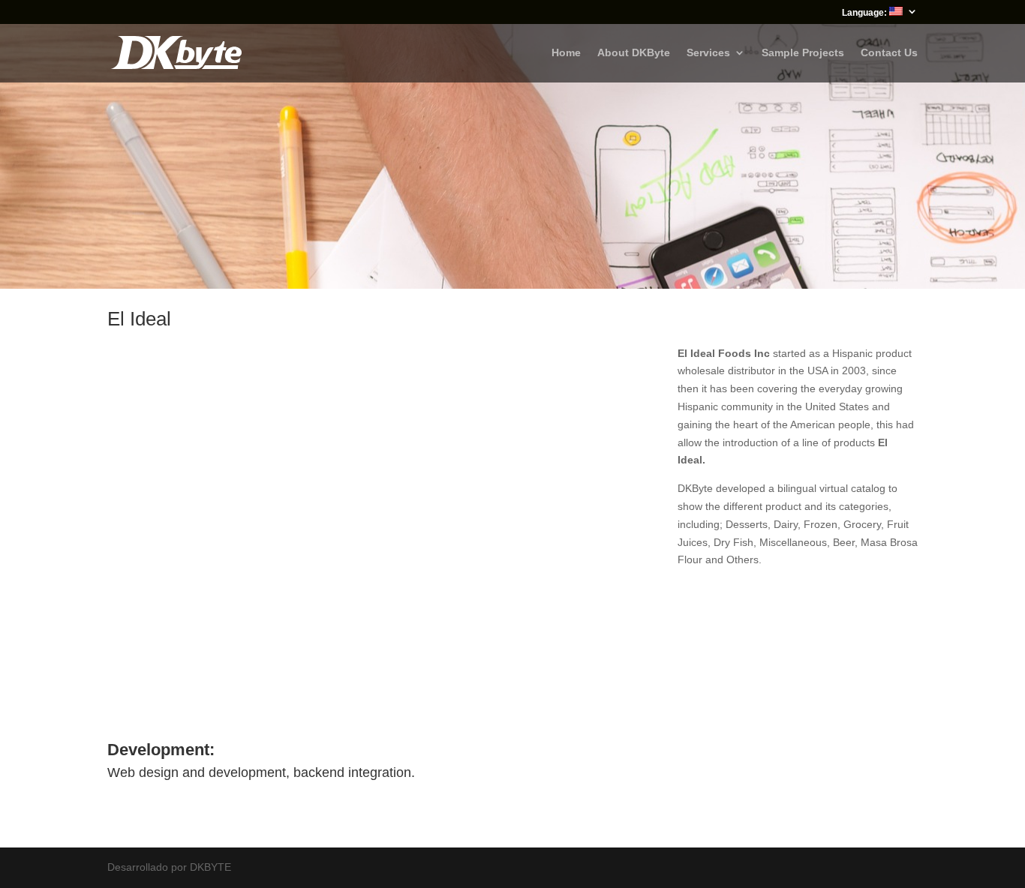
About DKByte (633, 52)
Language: (865, 13)
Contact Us (889, 52)
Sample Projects (803, 52)
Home (566, 52)
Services (708, 52)
